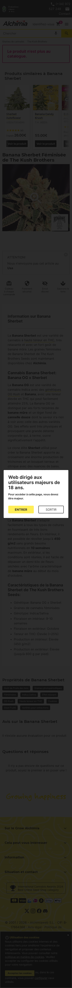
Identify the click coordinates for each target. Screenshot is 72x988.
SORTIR (51, 509)
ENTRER (21, 509)
